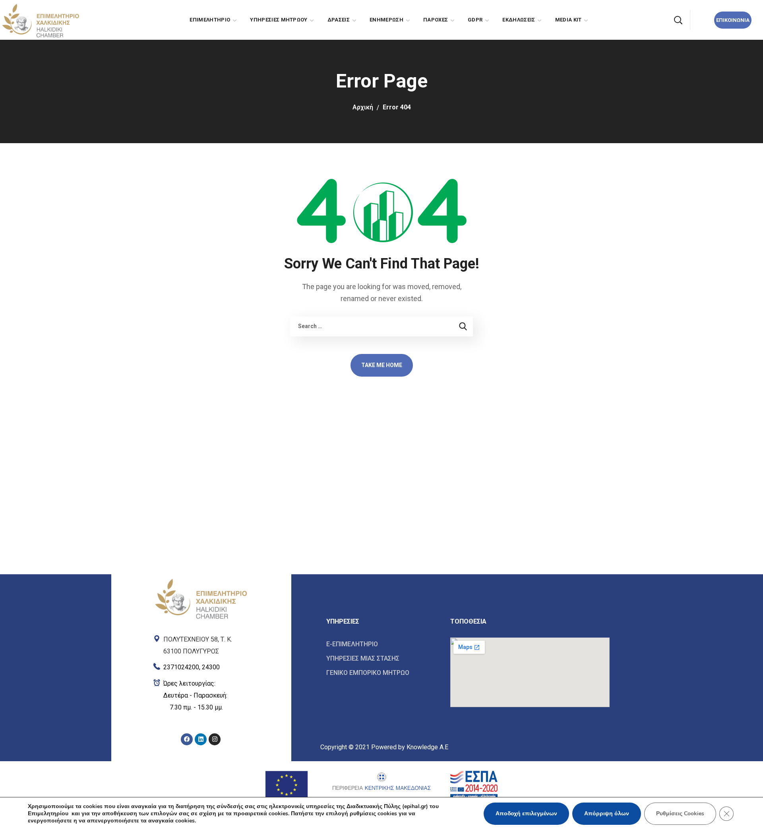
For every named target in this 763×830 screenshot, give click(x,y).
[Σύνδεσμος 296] (200, 665)
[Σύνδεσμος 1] (40, 19)
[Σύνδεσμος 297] (200, 695)
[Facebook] (187, 739)
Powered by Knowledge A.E (409, 747)
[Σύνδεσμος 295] (200, 643)
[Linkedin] (201, 739)
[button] (678, 20)
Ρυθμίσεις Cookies (680, 813)
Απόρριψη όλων (606, 813)
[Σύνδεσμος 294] (200, 598)
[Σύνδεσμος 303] (382, 672)
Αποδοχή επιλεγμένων (526, 813)
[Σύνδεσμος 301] (382, 644)
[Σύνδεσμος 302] (382, 658)
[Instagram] (215, 739)
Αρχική (362, 107)
